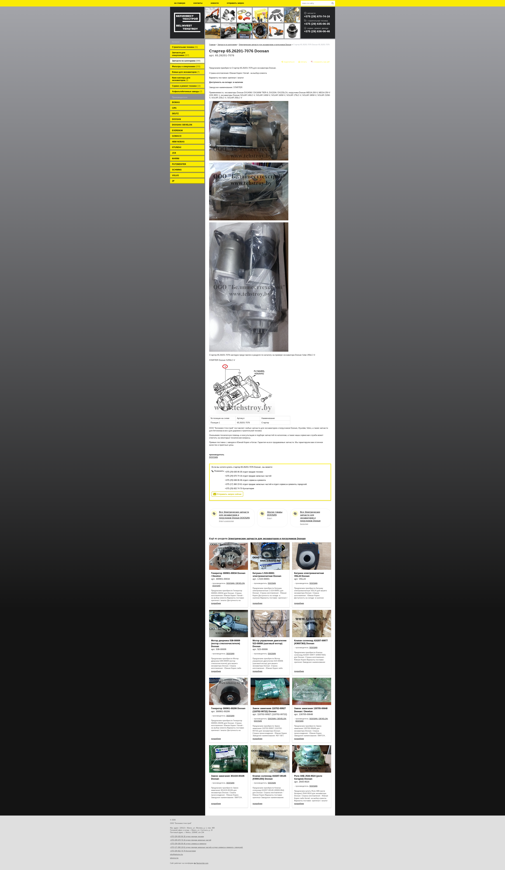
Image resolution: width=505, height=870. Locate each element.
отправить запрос (235, 3)
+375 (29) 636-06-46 (317, 31)
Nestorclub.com (202, 863)
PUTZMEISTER (179, 164)
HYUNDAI (176, 147)
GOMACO (176, 136)
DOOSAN (176, 119)
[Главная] (187, 23)
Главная (212, 45)
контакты (198, 3)
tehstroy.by (174, 858)
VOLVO (175, 175)
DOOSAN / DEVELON (182, 125)
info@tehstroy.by (176, 854)
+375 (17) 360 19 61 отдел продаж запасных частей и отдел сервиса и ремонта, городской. (266, 484)
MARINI (175, 158)
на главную (179, 3)
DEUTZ (175, 113)
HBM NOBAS (178, 142)
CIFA (174, 108)
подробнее (216, 603)
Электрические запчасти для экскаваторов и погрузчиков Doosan (265, 45)
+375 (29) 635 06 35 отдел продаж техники (244, 472)
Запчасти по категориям (227, 45)
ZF (173, 181)
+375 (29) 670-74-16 (317, 16)
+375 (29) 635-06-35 (317, 23)
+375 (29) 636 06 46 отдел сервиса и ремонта (245, 480)
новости (215, 3)
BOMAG (176, 102)
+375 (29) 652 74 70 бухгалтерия (239, 488)
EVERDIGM (177, 130)
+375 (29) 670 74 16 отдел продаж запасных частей (248, 476)
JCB (174, 153)
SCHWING (177, 170)
